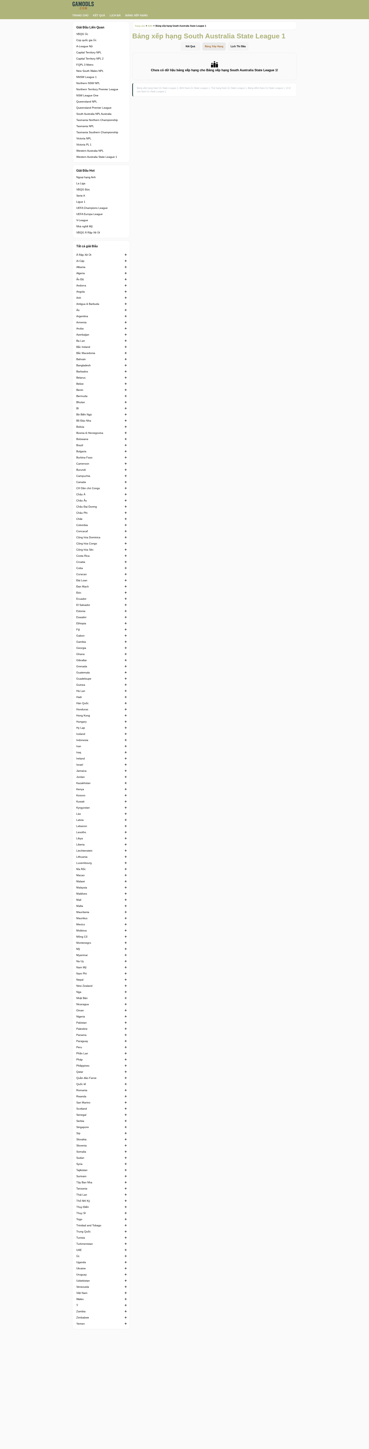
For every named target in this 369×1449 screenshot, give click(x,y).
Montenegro (83, 942)
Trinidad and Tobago (88, 1225)
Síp (78, 1133)
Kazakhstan (83, 783)
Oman (80, 1010)
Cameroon (82, 463)
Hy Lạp (80, 727)
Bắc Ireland (83, 346)
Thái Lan (81, 1194)
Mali (78, 899)
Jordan (80, 776)
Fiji (78, 629)
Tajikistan (81, 1170)
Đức (78, 592)
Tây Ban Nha (84, 1182)
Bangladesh (83, 365)
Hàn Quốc (82, 703)
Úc (78, 1256)
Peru (79, 1047)
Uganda (81, 1262)
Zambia (81, 1311)
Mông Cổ (81, 936)
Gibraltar (81, 660)
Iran (78, 746)
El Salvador (83, 604)
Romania (81, 1090)
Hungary (81, 721)
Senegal (81, 1114)
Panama (81, 1034)
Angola (80, 291)
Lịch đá (115, 15)
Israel (79, 764)
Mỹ (78, 948)
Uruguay (81, 1274)
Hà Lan (80, 690)
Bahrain (81, 359)
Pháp (79, 1059)
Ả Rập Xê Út (83, 254)
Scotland (81, 1108)
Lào (78, 813)
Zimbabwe (82, 1317)
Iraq (78, 752)
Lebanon (81, 826)
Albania (80, 267)
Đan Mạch (82, 586)
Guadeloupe (83, 678)
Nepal (79, 979)
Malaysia (81, 887)
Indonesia (82, 740)
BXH (150, 26)
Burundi (81, 469)
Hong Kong (83, 715)
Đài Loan (81, 580)
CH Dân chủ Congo (88, 488)
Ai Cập (80, 260)
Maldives (81, 893)
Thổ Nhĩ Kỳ (83, 1200)
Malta (79, 905)
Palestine (81, 1028)
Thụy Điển (82, 1206)
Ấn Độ (80, 279)
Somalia (81, 1151)
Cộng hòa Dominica (88, 537)
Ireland (80, 758)
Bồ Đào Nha (83, 420)
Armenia (81, 322)
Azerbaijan (82, 334)
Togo (79, 1219)
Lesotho (81, 832)
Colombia (82, 525)
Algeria (80, 273)
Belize (80, 383)
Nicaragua (82, 1004)
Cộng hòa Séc (85, 549)
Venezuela (82, 1286)
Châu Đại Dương (86, 506)
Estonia (80, 611)
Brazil (79, 445)
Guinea (80, 684)
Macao (80, 875)
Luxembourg (84, 862)
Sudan (80, 1157)
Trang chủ (80, 15)
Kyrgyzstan (83, 807)
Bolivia (80, 426)
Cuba (79, 568)
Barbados (82, 371)
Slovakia (81, 1139)
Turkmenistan (84, 1243)
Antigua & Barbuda (87, 303)
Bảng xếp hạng (136, 15)
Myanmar (82, 955)
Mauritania (82, 912)
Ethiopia (81, 623)
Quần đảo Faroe (86, 1077)
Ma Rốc (81, 869)
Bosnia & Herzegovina (89, 432)
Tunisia (80, 1237)
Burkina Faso (84, 457)
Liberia (80, 844)
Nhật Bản (82, 998)
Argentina (82, 316)
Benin (79, 389)
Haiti (79, 697)
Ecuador (81, 598)
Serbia (80, 1120)
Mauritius (81, 918)
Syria (79, 1163)
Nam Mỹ (81, 967)
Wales (80, 1299)
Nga (78, 991)
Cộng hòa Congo (86, 543)
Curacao (81, 574)
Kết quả (99, 15)
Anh (78, 297)
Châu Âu (81, 500)
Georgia (81, 647)
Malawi (80, 881)
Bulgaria (81, 451)
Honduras (82, 709)
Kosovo (80, 795)
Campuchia (83, 475)
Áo (78, 310)
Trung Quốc (83, 1231)
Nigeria (80, 1016)
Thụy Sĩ (81, 1213)
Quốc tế (81, 1084)
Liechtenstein (84, 850)
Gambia (81, 641)
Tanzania (81, 1188)
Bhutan (80, 402)
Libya (79, 838)
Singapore (82, 1127)
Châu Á (80, 494)
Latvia (80, 819)
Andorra (81, 285)
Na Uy (80, 961)
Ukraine (81, 1268)
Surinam (81, 1176)
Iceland (80, 733)
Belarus (81, 377)
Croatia (80, 561)
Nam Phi (81, 973)
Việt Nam (81, 1292)
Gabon (80, 635)
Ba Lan (80, 340)
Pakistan (81, 1022)
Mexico (80, 924)
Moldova (81, 930)
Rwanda (81, 1096)
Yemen (80, 1323)
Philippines (82, 1065)
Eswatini (81, 617)
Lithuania (81, 856)
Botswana (82, 439)
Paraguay (82, 1041)
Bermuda (81, 396)
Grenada (81, 666)
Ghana (80, 654)
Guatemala (83, 672)
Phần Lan (82, 1053)
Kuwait (80, 801)
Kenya (80, 789)
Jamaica (81, 770)
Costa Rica (83, 555)
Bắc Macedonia (85, 353)
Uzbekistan (83, 1280)
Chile (79, 518)
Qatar (79, 1071)
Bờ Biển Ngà (84, 414)
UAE (79, 1249)
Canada (81, 482)
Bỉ (77, 408)
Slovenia (81, 1145)
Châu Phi (81, 512)
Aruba (80, 328)
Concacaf (82, 531)
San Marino (83, 1102)
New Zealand (84, 985)
